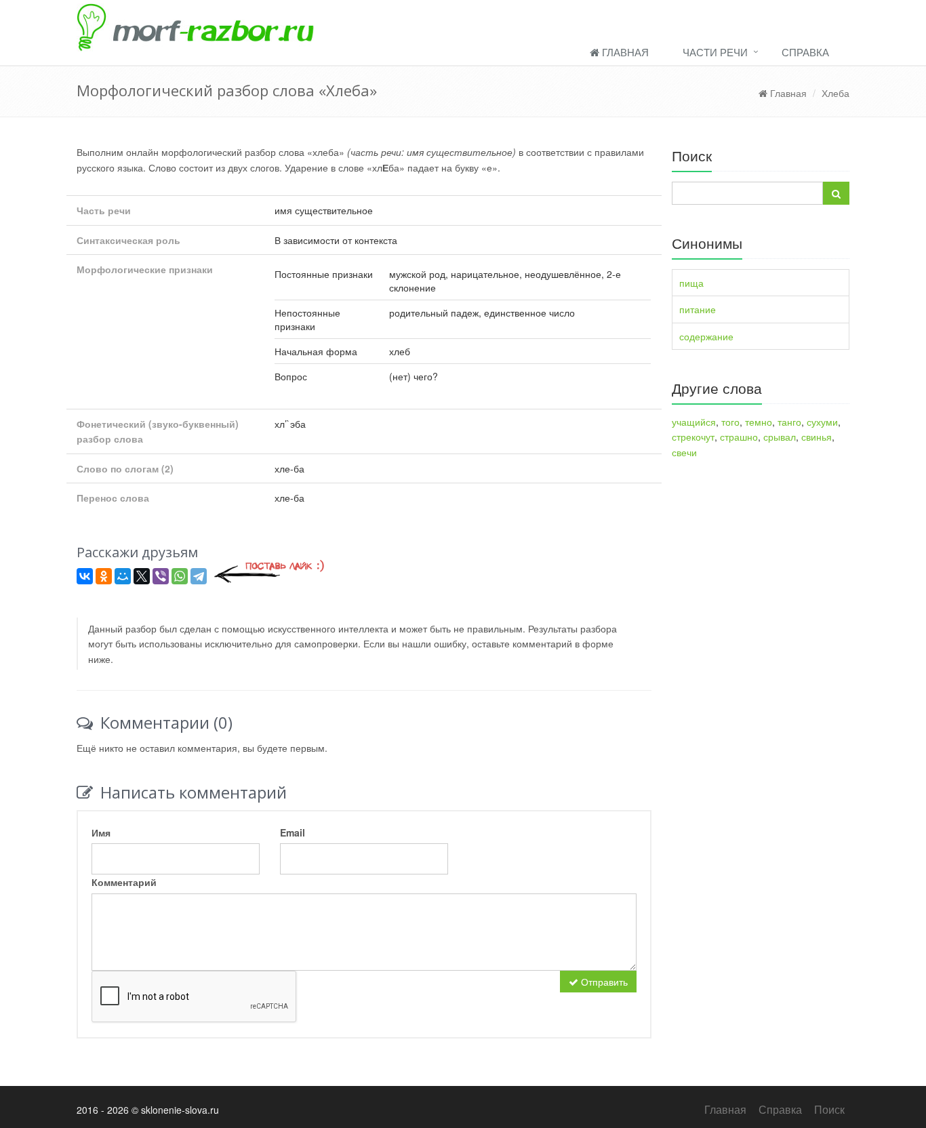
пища (691, 282)
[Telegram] (198, 576)
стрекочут (693, 436)
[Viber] (161, 576)
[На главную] (463, 26)
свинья (816, 436)
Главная (624, 52)
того (730, 421)
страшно (739, 436)
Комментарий (124, 882)
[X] (142, 576)
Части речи (715, 52)
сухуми (822, 421)
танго (789, 421)
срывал (779, 436)
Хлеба (835, 93)
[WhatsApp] (180, 576)
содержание (706, 336)
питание (697, 309)
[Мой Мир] (123, 576)
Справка (805, 52)
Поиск (829, 1109)
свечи (684, 452)
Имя (101, 832)
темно (758, 421)
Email (292, 832)
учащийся (694, 421)
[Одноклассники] (104, 576)
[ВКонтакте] (85, 576)
